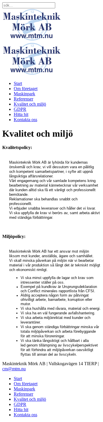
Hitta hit (21, 114)
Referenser (23, 98)
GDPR (20, 109)
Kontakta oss (25, 119)
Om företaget (25, 88)
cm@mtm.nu (14, 368)
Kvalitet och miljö (30, 104)
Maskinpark (24, 93)
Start (18, 83)
